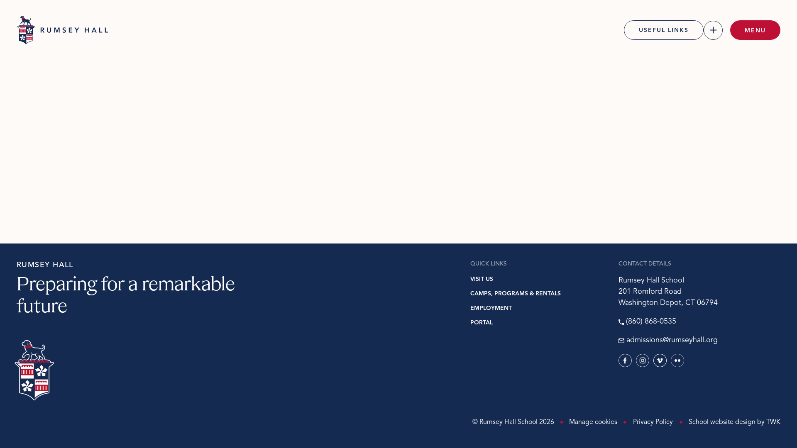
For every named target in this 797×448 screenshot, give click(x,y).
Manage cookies (593, 422)
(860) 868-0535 (651, 322)
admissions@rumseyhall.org (672, 340)
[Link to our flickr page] (677, 360)
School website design (722, 422)
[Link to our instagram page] (642, 360)
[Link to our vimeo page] (660, 360)
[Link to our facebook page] (625, 360)
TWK (773, 422)
